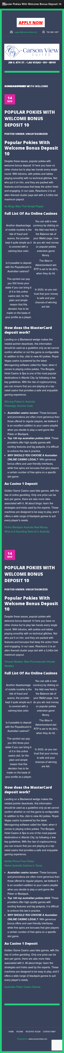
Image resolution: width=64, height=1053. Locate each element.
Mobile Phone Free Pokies (19, 861)
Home (11, 1031)
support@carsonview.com (25, 32)
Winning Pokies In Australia (19, 401)
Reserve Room (33, 1031)
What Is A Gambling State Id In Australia (27, 531)
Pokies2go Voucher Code (18, 406)
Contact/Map (49, 1031)
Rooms (19, 1031)
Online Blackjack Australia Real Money (26, 527)
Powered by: (22, 1038)
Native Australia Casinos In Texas (23, 865)
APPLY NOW (31, 22)
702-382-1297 (52, 32)
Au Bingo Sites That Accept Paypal (23, 206)
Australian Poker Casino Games (22, 987)
